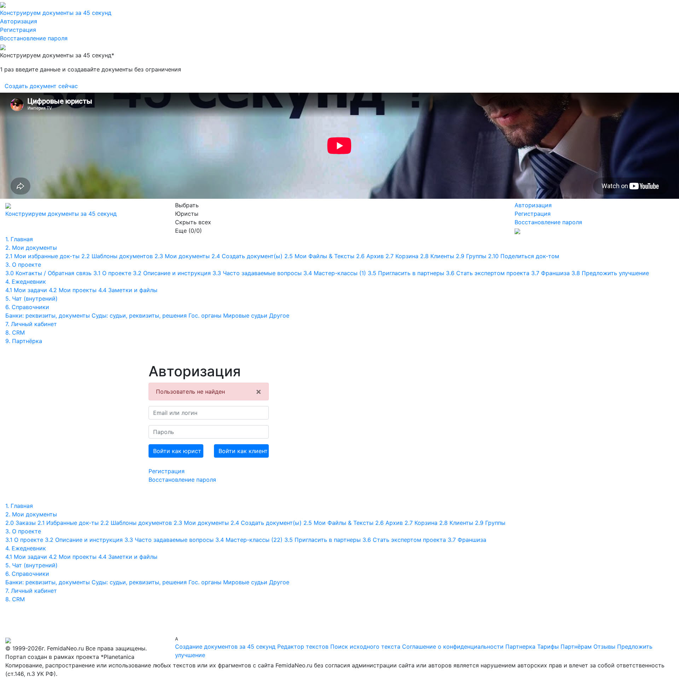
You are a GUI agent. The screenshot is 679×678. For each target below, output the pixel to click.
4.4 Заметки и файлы (127, 290)
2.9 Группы (471, 256)
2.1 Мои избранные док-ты (42, 256)
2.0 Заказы (20, 522)
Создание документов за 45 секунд (225, 646)
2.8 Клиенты (437, 256)
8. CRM (15, 332)
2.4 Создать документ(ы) (247, 256)
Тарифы (548, 646)
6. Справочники (27, 307)
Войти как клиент (243, 450)
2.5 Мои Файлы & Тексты (319, 256)
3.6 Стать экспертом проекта (487, 273)
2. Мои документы (31, 247)
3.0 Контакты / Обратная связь (48, 273)
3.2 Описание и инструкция (172, 273)
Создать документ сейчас (41, 85)
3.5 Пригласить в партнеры (406, 273)
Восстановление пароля (34, 38)
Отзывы (604, 646)
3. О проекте (23, 264)
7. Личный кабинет (31, 324)
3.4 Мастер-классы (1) (334, 273)
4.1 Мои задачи (26, 290)
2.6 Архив (370, 256)
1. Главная (19, 239)
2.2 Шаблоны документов (117, 256)
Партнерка (520, 646)
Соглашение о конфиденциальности (453, 646)
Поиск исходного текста (365, 646)
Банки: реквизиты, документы (47, 315)
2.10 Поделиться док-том (523, 256)
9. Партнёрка (23, 340)
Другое (279, 315)
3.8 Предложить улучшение (610, 273)
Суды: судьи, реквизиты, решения (139, 315)
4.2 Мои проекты (73, 290)
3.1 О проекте (112, 273)
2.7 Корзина (401, 256)
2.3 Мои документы (182, 256)
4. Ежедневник (25, 281)
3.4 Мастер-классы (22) (249, 539)
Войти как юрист (177, 450)
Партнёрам (576, 646)
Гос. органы (204, 315)
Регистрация (18, 29)
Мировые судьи (245, 315)
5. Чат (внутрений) (31, 298)
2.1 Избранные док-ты (68, 522)
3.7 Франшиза (550, 273)
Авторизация (18, 21)
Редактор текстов (303, 646)
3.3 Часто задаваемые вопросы (257, 273)
